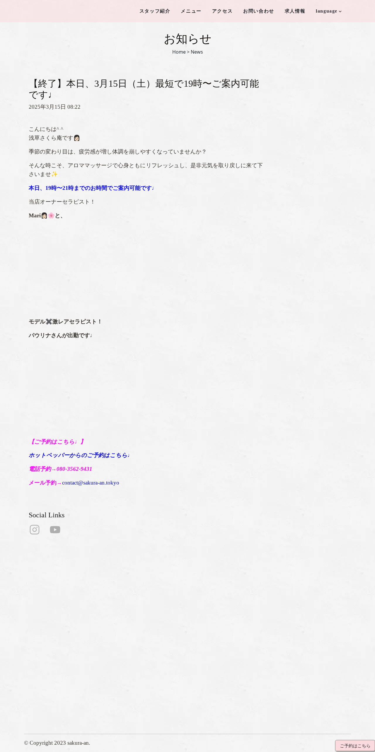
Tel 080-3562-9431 (185, 662)
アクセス (222, 10)
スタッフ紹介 (155, 10)
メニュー (191, 10)
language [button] (327, 10)
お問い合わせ (258, 10)
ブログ (115, 692)
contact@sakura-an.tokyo (90, 483)
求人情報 (295, 10)
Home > (181, 52)
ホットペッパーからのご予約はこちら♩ (81, 455)
